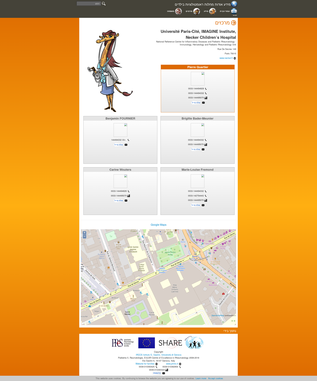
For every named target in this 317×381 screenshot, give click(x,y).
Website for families (145, 363)
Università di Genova (171, 354)
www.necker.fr (226, 57)
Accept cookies (215, 378)
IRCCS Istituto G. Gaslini (148, 354)
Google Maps (158, 224)
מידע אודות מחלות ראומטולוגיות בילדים (203, 4)
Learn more (200, 378)
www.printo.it (172, 363)
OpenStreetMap (217, 315)
